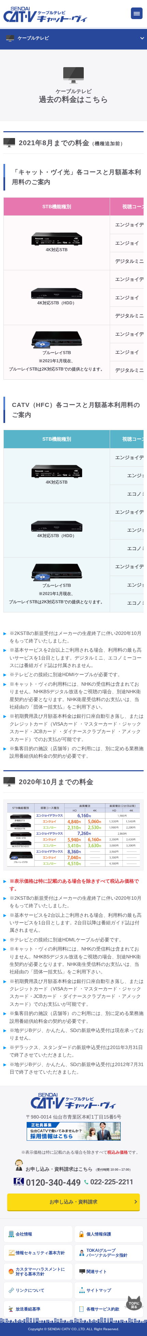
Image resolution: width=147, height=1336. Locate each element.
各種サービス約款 (102, 1309)
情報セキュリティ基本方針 (40, 1252)
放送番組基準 (28, 1309)
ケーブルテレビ (33, 38)
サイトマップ (98, 1290)
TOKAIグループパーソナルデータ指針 (107, 1252)
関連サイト (96, 1271)
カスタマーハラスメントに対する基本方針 (40, 1271)
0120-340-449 (53, 1183)
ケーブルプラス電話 (45, 125)
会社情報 (24, 1234)
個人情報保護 (98, 1234)
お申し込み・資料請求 (73, 1201)
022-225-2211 (111, 1182)
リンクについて (30, 1290)
